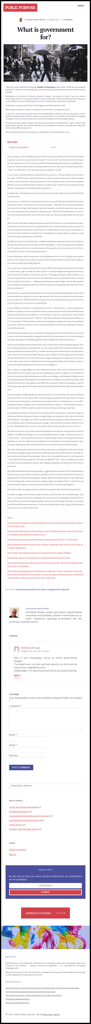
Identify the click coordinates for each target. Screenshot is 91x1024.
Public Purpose (20, 7)
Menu (81, 5)
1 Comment (67, 19)
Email (13, 745)
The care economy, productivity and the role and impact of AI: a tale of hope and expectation (42, 988)
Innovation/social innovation (24, 820)
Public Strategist (17, 850)
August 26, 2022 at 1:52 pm (35, 651)
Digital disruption (18, 812)
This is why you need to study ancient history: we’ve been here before (33, 995)
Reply (17, 676)
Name (13, 735)
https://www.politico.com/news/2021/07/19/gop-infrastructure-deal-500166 (38, 557)
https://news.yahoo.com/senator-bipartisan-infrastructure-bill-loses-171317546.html (42, 539)
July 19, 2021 (12, 141)
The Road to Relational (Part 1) (18, 1003)
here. (36, 89)
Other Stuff (15, 825)
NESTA (12, 855)
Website (13, 755)
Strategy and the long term (58, 589)
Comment (15, 706)
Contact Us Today (38, 913)
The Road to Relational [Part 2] (18, 999)
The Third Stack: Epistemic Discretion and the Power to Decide (30, 991)
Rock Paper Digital (51, 1014)
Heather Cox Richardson (19, 147)
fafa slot (28, 648)
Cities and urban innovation (23, 807)
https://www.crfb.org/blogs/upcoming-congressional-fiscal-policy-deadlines (39, 552)
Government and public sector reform (31, 589)
